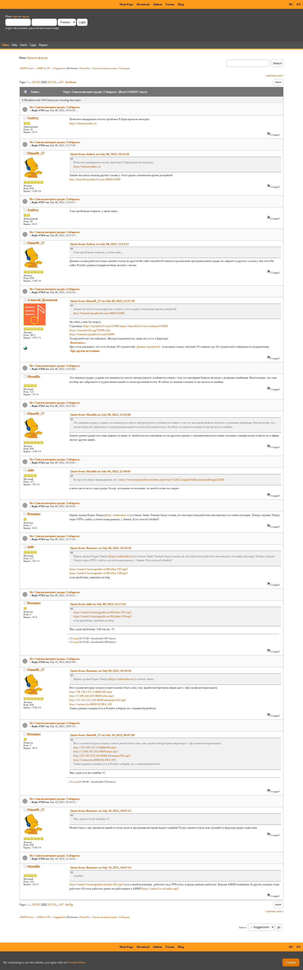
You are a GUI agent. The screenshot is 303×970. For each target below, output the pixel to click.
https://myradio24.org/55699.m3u (89, 330)
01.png (74, 642)
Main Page (126, 4)
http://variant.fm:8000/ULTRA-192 (90, 704)
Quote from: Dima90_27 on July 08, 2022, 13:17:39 (102, 301)
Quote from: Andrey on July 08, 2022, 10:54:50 (99, 154)
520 (34, 82)
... (30, 82)
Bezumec (34, 514)
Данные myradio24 (148, 346)
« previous (270, 75)
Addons (157, 4)
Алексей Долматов (42, 300)
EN (299, 4)
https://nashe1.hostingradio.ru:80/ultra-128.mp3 (98, 573)
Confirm (291, 962)
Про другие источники (84, 351)
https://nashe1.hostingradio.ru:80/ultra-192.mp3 (98, 569)
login (15, 16)
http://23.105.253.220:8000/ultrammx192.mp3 (97, 700)
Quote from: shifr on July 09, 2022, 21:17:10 (98, 604)
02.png (74, 638)
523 (49, 82)
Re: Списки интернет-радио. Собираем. (55, 107)
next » (280, 75)
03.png (74, 781)
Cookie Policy (76, 962)
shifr (30, 470)
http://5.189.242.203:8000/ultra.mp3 (91, 695)
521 (38, 82)
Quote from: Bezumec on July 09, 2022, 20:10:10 (100, 548)
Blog (181, 4)
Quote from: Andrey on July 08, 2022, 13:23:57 (99, 244)
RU (291, 4)
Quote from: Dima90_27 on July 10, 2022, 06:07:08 (102, 735)
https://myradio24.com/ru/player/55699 (144, 326)
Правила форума (37, 57)
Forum (170, 4)
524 (54, 82)
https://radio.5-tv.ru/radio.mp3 (160, 888)
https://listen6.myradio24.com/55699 (91, 334)
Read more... (78, 342)
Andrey (33, 118)
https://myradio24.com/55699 (101, 326)
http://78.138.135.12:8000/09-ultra (90, 691)
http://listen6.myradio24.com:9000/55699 (94, 179)
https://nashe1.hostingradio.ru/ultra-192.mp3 (96, 884)
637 (61, 82)
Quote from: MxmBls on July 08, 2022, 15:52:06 (100, 414)
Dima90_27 (35, 153)
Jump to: (243, 927)
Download (143, 4)
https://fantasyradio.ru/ (83, 123)
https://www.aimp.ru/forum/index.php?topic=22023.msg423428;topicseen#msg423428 (171, 479)
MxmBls (33, 376)
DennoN (83, 68)
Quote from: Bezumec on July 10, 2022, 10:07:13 (100, 810)
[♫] (25, 349)
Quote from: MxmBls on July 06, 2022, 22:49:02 (100, 471)
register (25, 16)
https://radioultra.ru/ (117, 515)
